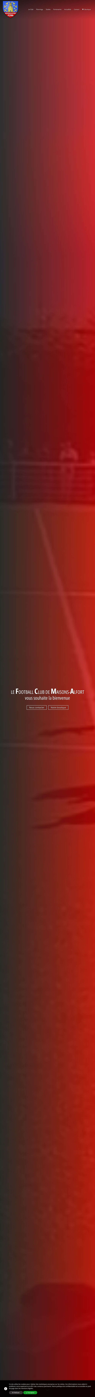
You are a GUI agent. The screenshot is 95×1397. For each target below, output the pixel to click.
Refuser (17, 1393)
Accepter (31, 1393)
